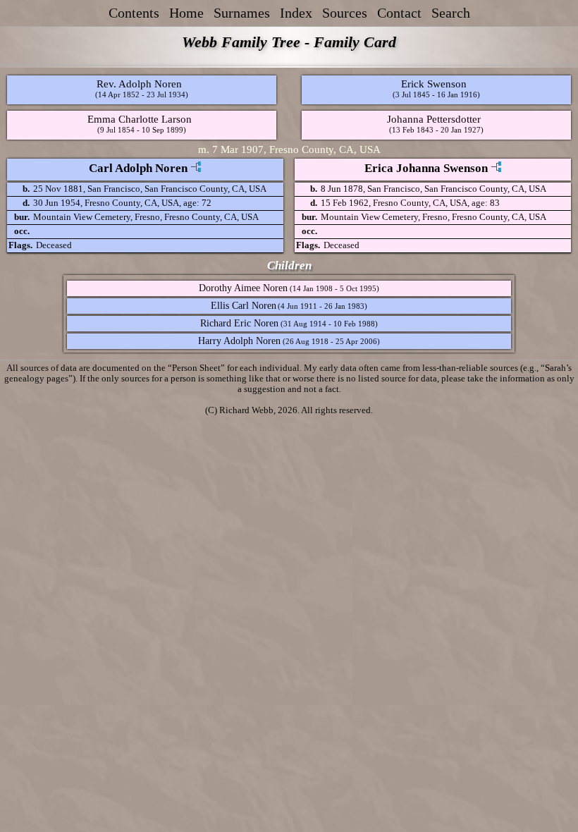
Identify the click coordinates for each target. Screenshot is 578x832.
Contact (399, 12)
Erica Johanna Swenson (426, 168)
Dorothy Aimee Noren (243, 288)
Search (450, 12)
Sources (344, 12)
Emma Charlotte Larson (139, 119)
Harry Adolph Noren (239, 341)
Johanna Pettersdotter (434, 119)
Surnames (242, 12)
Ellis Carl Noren (243, 305)
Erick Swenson (434, 84)
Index (296, 12)
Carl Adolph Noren (138, 168)
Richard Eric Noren (239, 323)
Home (186, 12)
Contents (134, 12)
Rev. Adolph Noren (139, 84)
